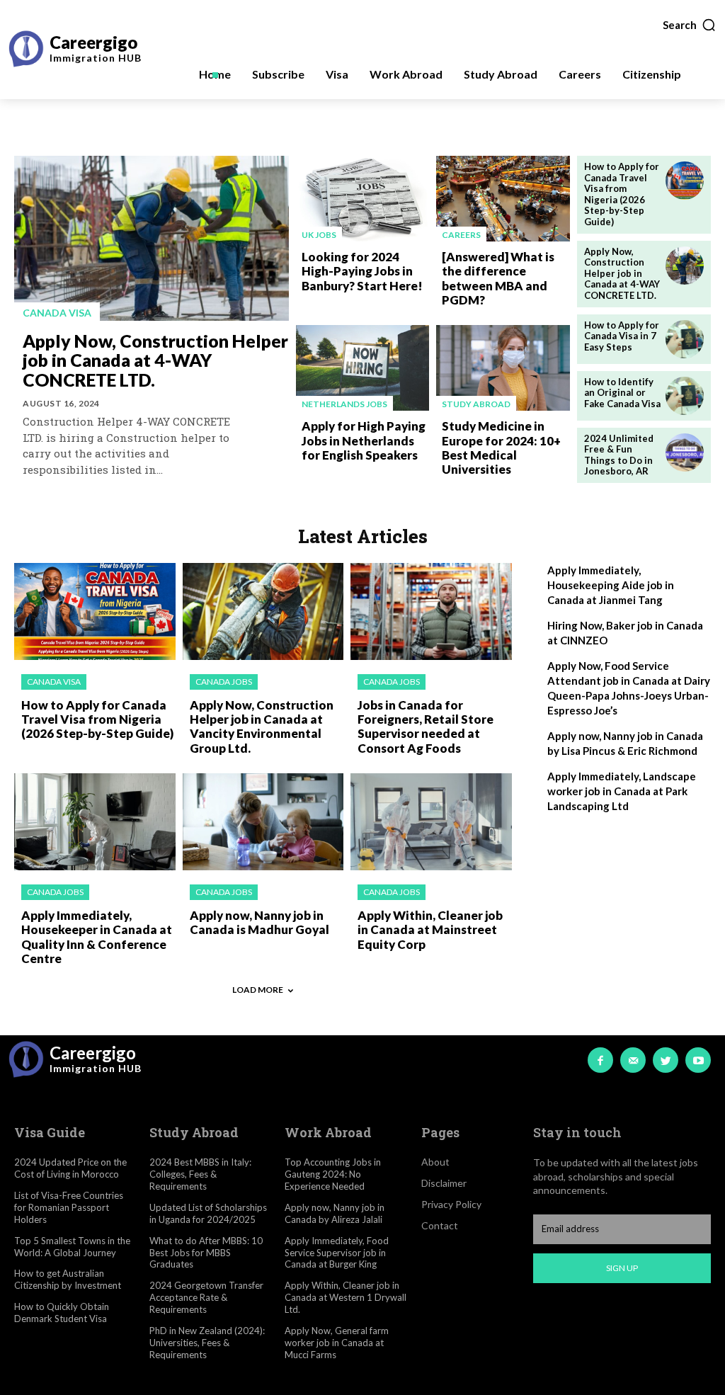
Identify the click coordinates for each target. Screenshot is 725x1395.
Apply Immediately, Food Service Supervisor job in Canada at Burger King (337, 1252)
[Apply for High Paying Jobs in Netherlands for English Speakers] (363, 368)
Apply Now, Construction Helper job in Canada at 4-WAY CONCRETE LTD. (155, 360)
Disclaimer (444, 1183)
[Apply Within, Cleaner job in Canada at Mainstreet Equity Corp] (431, 821)
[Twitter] (665, 1060)
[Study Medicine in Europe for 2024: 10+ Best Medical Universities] (503, 368)
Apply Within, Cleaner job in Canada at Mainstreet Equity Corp (430, 930)
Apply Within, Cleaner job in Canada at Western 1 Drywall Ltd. (345, 1297)
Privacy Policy (451, 1204)
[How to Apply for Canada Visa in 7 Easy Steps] (685, 339)
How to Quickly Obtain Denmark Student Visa (61, 1312)
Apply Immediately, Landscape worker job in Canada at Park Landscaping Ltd (621, 791)
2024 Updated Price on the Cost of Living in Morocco (70, 1168)
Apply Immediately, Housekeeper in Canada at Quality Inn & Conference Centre (96, 937)
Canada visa (57, 313)
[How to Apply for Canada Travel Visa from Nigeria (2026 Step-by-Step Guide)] (685, 180)
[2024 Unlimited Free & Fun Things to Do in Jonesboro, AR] (685, 452)
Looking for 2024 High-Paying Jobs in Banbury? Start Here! (362, 271)
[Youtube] (698, 1060)
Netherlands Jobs (344, 404)
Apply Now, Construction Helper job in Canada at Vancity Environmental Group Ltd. (261, 727)
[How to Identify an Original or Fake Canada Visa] (685, 396)
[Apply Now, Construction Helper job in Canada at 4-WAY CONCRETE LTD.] (151, 238)
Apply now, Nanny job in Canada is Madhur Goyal (259, 922)
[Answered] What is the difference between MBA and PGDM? (498, 278)
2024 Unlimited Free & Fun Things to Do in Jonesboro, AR (618, 455)
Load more (257, 989)
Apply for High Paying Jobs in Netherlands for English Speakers (364, 440)
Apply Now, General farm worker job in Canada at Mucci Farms (337, 1342)
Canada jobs (223, 681)
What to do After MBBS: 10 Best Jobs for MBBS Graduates (206, 1252)
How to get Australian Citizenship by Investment (67, 1279)
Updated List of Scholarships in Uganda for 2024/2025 (208, 1213)
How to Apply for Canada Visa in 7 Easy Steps (621, 336)
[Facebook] (600, 1060)
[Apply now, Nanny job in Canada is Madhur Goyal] (263, 821)
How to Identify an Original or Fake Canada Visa (622, 392)
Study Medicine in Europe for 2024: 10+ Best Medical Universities (501, 447)
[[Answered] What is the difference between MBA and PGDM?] (503, 198)
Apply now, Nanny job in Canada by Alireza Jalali (334, 1213)
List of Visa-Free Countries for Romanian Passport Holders (68, 1207)
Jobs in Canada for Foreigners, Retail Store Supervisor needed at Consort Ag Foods (425, 727)
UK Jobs (319, 234)
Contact (439, 1225)
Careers (461, 234)
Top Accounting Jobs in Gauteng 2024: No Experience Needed (333, 1174)
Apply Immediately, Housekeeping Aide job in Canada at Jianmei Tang (610, 585)
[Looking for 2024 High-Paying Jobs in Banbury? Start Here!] (363, 198)
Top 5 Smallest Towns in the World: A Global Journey (72, 1246)
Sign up (622, 1268)
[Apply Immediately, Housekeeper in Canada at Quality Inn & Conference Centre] (95, 821)
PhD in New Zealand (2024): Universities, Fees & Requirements (207, 1342)
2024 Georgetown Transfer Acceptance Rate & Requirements (206, 1297)
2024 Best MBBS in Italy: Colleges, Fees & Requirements (200, 1174)
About (435, 1162)
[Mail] (633, 1060)
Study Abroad (476, 404)
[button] (690, 25)
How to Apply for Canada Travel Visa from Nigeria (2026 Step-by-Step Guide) (621, 194)
